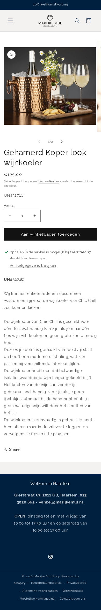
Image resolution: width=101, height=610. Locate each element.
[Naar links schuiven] (39, 141)
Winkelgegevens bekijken (33, 265)
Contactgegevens (73, 598)
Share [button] (14, 449)
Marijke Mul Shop (47, 576)
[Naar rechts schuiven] (62, 141)
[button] (10, 20)
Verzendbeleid (73, 591)
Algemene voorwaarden (40, 591)
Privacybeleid (77, 583)
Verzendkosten (49, 181)
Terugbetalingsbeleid (46, 583)
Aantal (9, 205)
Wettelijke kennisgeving (37, 598)
